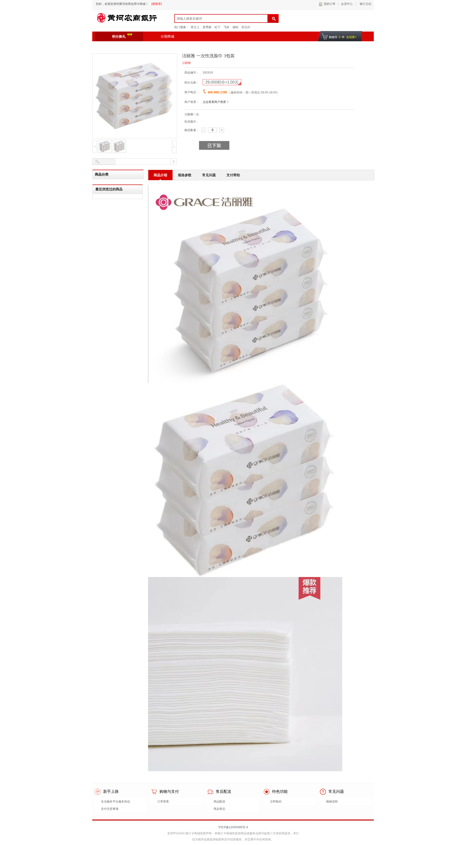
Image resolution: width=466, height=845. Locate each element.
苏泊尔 (245, 27)
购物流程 (332, 801)
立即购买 (276, 801)
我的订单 (329, 4)
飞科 (226, 27)
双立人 (195, 27)
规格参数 (184, 175)
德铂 (235, 27)
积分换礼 (119, 36)
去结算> (351, 37)
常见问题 (209, 175)
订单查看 (163, 801)
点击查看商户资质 (214, 102)
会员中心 (347, 4)
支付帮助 (233, 175)
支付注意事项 (109, 809)
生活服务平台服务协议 (115, 801)
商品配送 (219, 801)
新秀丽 (207, 27)
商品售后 (219, 809)
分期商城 (167, 36)
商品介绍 (160, 175)
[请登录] (156, 4)
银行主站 (364, 4)
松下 (217, 27)
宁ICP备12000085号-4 (233, 827)
